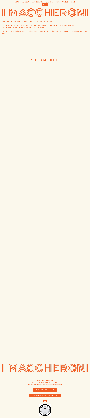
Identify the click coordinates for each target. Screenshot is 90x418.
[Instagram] (44, 401)
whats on (50, 1)
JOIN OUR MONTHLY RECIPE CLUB (45, 396)
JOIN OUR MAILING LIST (45, 390)
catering (25, 1)
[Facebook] (46, 401)
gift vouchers (62, 1)
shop (73, 1)
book (45, 4)
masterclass (37, 1)
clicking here (32, 31)
